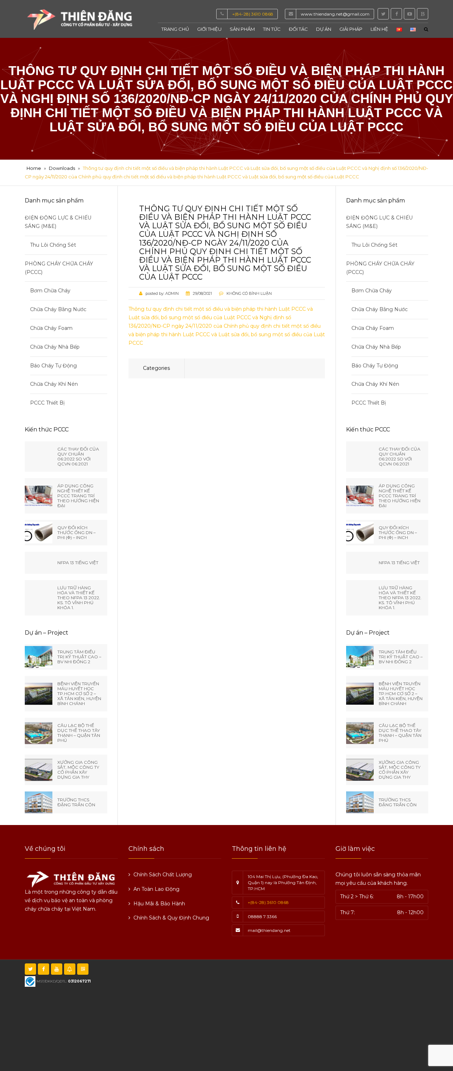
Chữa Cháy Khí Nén (54, 384)
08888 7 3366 (262, 916)
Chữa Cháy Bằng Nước (58, 309)
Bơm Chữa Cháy (50, 290)
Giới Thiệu (209, 29)
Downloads (62, 168)
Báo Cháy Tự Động (53, 365)
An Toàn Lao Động (156, 889)
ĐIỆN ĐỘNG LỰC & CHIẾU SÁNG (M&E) (58, 221)
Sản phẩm (242, 29)
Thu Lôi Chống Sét (53, 245)
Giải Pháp (350, 29)
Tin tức (272, 29)
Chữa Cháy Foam (51, 328)
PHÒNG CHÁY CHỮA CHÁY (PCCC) (59, 267)
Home (34, 168)
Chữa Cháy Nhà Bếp (55, 347)
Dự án (323, 29)
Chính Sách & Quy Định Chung (171, 918)
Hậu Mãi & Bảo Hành (159, 903)
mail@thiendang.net (269, 930)
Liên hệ (379, 29)
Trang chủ (175, 29)
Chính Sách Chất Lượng (162, 874)
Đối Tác (298, 29)
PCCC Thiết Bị (47, 403)
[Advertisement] (293, 1014)
